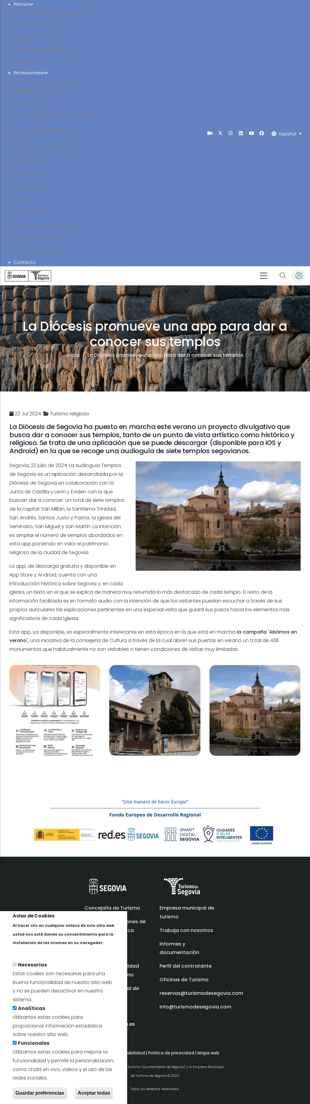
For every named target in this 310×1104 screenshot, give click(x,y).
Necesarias (32, 964)
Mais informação (33, 951)
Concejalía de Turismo (112, 907)
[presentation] (210, 133)
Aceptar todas (94, 1093)
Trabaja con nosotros (186, 930)
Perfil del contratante (186, 966)
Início (73, 355)
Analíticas (31, 1008)
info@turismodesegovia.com (195, 1006)
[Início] (28, 275)
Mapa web (208, 1053)
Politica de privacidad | (172, 1053)
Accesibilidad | (132, 1053)
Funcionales (33, 1043)
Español (287, 134)
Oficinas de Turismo (184, 979)
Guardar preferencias (39, 1093)
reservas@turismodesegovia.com (201, 993)
